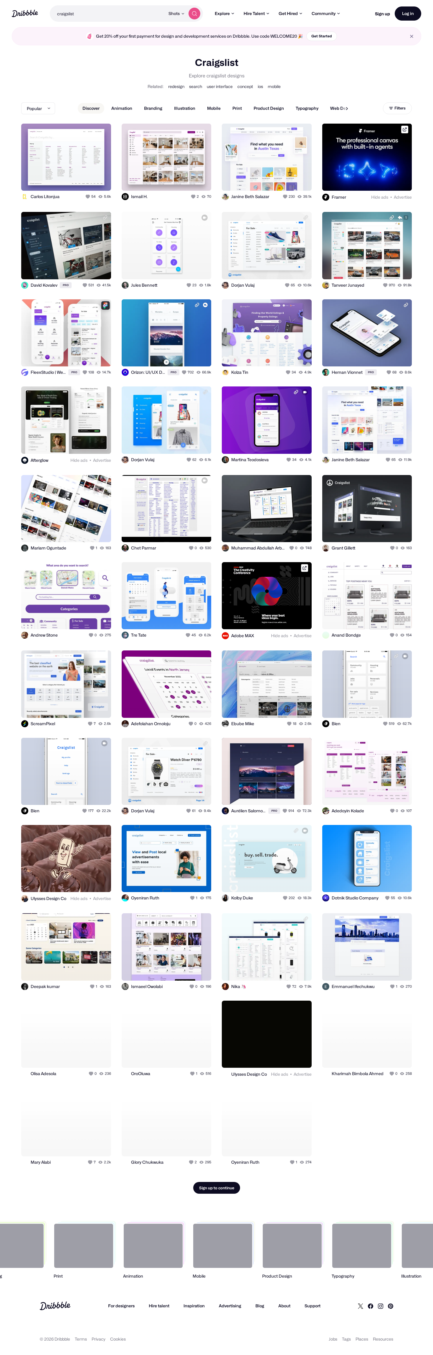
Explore (222, 13)
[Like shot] (100, 180)
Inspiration (194, 1305)
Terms (81, 1338)
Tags (346, 1338)
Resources (383, 1338)
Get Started (321, 36)
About (284, 1305)
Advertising (230, 1305)
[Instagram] (380, 1305)
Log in (408, 13)
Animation (121, 108)
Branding (153, 108)
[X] (360, 1305)
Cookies (118, 1338)
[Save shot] (88, 180)
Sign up (382, 13)
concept (245, 86)
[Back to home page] (25, 13)
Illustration (184, 108)
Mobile (214, 108)
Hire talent (159, 1305)
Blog (259, 1305)
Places (362, 1338)
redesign (176, 86)
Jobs (333, 1338)
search (195, 86)
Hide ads (379, 197)
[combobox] (107, 13)
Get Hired (288, 13)
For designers (121, 1305)
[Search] (194, 13)
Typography (307, 108)
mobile (274, 86)
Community (324, 13)
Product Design (269, 108)
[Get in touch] (77, 180)
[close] (411, 36)
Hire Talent (254, 13)
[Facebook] (370, 1305)
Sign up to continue (216, 1187)
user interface (220, 86)
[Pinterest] (390, 1305)
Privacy (98, 1338)
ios (260, 86)
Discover (91, 108)
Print (237, 108)
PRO (66, 285)
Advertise (403, 197)
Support (312, 1305)
